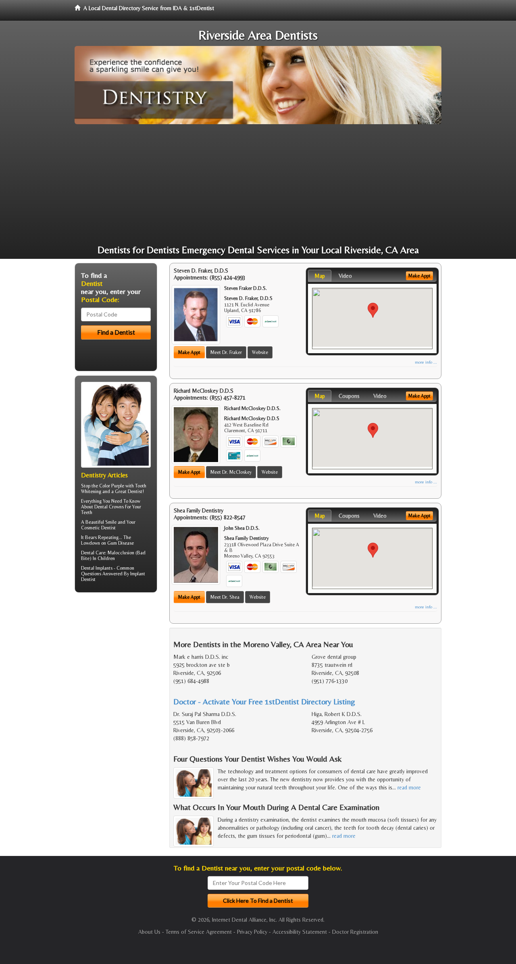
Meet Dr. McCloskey (231, 472)
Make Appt (189, 352)
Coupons (349, 396)
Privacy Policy (252, 932)
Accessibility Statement (300, 932)
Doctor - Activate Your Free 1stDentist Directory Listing (264, 701)
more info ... (426, 362)
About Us (149, 932)
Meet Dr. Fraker (226, 352)
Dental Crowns (109, 507)
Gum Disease (120, 543)
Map (319, 276)
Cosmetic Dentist (98, 528)
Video (345, 276)
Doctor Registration (355, 932)
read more (409, 787)
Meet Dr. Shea (224, 597)
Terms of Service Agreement (199, 932)
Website (260, 352)
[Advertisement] (258, 184)
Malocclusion (121, 553)
